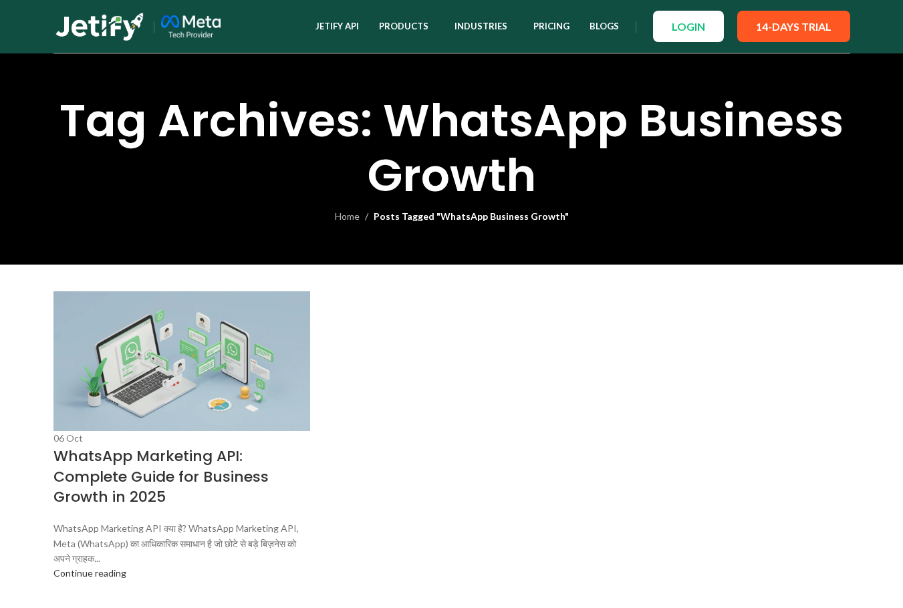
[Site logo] (100, 25)
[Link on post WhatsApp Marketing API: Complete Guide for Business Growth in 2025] (451, 304)
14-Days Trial (793, 26)
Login (688, 26)
